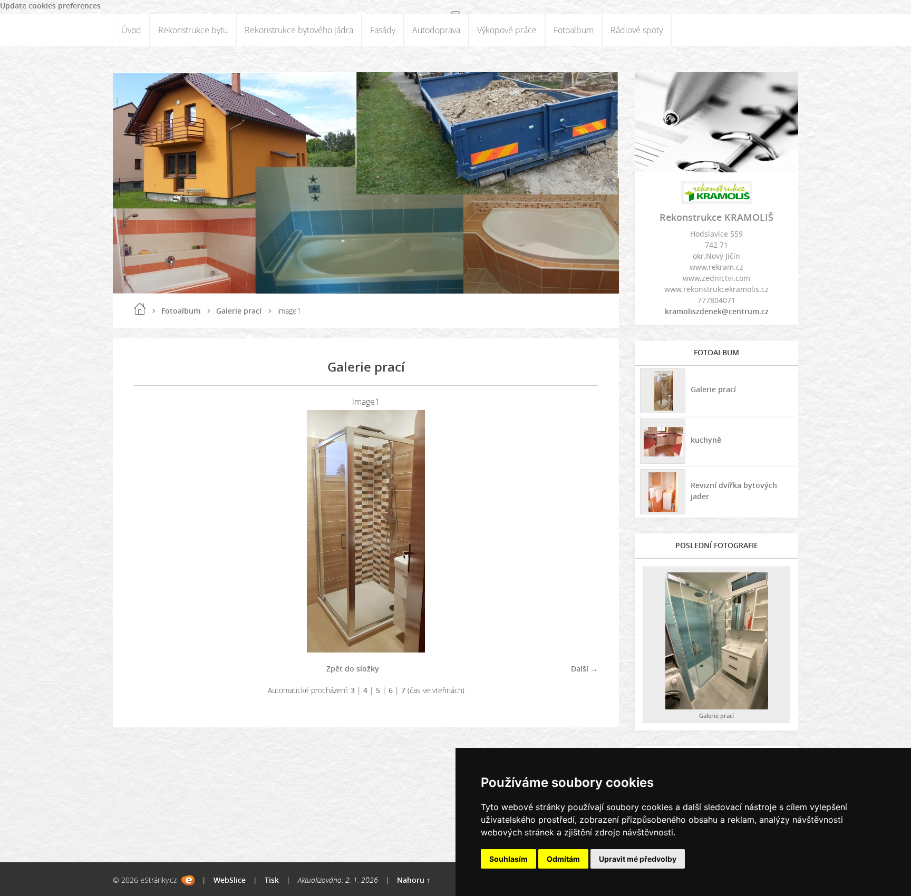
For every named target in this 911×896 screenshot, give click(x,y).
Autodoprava (436, 30)
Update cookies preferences (50, 6)
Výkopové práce (507, 30)
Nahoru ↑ (413, 880)
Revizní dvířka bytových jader (734, 490)
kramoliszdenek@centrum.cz (717, 311)
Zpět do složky (352, 669)
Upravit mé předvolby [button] (637, 858)
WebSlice (230, 880)
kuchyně (706, 440)
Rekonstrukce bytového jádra (299, 30)
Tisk (272, 880)
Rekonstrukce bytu (193, 30)
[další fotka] (581, 531)
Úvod (131, 30)
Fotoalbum (574, 30)
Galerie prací (238, 311)
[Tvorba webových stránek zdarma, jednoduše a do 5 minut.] (188, 880)
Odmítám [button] (563, 858)
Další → (584, 669)
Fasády (382, 30)
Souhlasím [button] (508, 858)
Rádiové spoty (636, 30)
